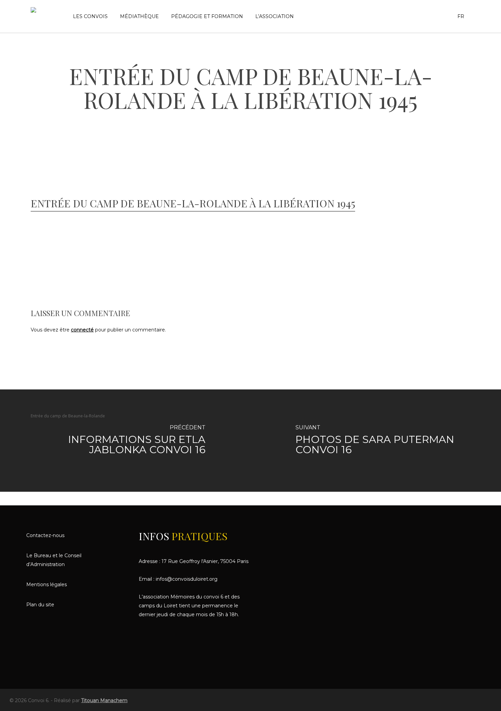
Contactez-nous (45, 535)
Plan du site (40, 605)
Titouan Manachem (104, 700)
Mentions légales (46, 584)
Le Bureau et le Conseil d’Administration (53, 559)
